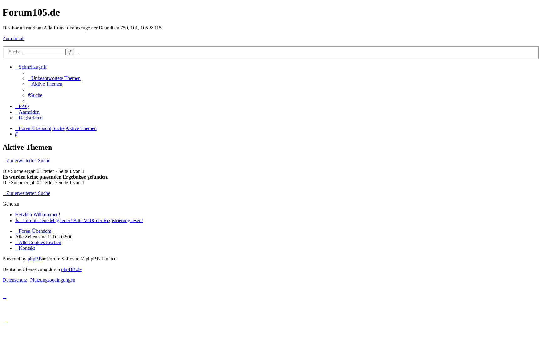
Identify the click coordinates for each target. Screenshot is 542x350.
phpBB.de (71, 269)
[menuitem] (54, 78)
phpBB (35, 258)
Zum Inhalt (13, 38)
